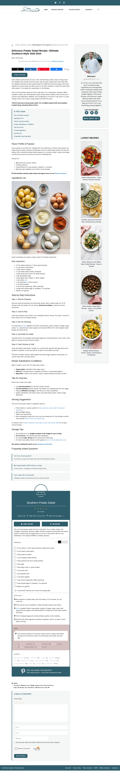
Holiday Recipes (74, 9)
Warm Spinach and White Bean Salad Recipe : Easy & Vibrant (91, 264)
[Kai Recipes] (30, 9)
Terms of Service (87, 768)
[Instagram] (64, 3)
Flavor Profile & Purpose (21, 115)
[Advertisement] (60, 27)
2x (63, 542)
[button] (98, 9)
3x (66, 542)
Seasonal (89, 9)
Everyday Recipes (57, 9)
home (46, 9)
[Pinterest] (55, 3)
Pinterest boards (60, 173)
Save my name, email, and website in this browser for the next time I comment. (38, 742)
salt (26, 280)
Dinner (16, 683)
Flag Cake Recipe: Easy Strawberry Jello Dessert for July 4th (31, 687)
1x (59, 542)
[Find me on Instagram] (92, 112)
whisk (24, 326)
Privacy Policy (77, 768)
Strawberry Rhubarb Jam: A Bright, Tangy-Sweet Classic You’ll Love (34, 685)
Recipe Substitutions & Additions (24, 124)
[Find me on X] (96, 112)
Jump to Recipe (19, 75)
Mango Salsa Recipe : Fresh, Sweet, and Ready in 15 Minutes (91, 353)
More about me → (91, 118)
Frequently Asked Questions (22, 136)
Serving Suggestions (20, 130)
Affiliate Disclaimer (58, 61)
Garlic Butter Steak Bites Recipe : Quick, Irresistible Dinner (91, 308)
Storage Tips (18, 133)
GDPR (96, 768)
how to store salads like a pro (56, 440)
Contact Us (115, 768)
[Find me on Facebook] (86, 112)
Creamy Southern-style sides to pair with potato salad (41, 423)
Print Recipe (28, 524)
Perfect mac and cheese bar (34, 418)
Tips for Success (19, 127)
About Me (68, 768)
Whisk (18, 608)
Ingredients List (18, 118)
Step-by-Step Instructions (21, 121)
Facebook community (44, 444)
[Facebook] (59, 3)
